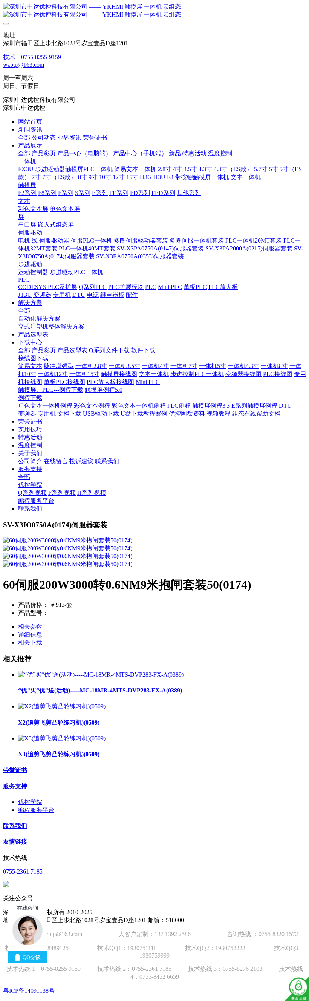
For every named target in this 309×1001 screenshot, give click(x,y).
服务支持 (15, 786)
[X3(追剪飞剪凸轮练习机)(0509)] (62, 738)
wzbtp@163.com (23, 64)
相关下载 (30, 642)
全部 (24, 137)
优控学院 (30, 802)
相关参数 (30, 626)
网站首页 (30, 121)
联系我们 (15, 826)
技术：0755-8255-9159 (32, 57)
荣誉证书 (15, 770)
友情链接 (15, 841)
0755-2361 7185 (23, 871)
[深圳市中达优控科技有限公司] (154, 11)
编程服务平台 (36, 810)
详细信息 (30, 634)
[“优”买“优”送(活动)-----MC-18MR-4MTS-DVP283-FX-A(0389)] (101, 674)
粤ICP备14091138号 (29, 990)
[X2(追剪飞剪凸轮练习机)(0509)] (62, 706)
